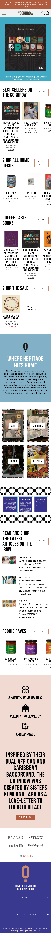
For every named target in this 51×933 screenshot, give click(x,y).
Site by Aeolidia (33, 931)
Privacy (21, 931)
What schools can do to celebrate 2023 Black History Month (32, 564)
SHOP (25, 897)
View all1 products (31, 308)
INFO (25, 906)
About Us (25, 817)
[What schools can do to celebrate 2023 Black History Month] (9, 560)
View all (42, 92)
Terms (14, 931)
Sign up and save (24, 915)
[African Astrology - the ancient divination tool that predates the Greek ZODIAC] (9, 603)
